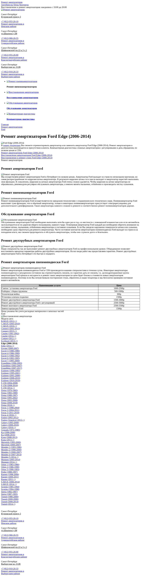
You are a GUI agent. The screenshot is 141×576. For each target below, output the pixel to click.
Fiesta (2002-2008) (9, 400)
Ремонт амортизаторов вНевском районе (12, 25)
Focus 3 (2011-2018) (10, 412)
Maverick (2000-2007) (11, 445)
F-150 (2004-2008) (9, 383)
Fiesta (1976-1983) (9, 390)
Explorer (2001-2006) (10, 375)
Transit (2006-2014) (9, 501)
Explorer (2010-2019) (10, 380)
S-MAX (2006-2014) (10, 482)
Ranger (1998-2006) (10, 474)
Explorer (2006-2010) (10, 378)
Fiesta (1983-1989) (9, 393)
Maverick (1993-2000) (11, 442)
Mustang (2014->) (9, 462)
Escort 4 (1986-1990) (10, 353)
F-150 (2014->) (8, 388)
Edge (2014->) (7, 346)
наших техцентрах (12, 145)
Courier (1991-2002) (10, 333)
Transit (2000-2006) (9, 499)
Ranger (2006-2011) (10, 477)
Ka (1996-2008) (8, 432)
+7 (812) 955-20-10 (9, 21)
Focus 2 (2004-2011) (10, 410)
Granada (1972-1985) (10, 430)
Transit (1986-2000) (9, 497)
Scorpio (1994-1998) (10, 489)
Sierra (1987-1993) (9, 494)
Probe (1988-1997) (9, 472)
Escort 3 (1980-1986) (10, 351)
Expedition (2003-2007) (11, 365)
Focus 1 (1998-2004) (10, 408)
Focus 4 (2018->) (8, 415)
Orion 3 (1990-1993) (10, 469)
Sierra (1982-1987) (9, 492)
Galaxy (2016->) (8, 427)
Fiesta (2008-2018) (9, 403)
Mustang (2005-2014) (10, 459)
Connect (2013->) (9, 331)
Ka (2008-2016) (8, 435)
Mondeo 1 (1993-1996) (11, 447)
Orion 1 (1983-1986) (10, 464)
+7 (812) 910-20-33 (9, 72)
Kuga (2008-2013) (9, 437)
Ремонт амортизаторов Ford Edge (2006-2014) (22, 153)
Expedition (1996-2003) (11, 363)
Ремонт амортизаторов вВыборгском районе (12, 75)
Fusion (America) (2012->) (13, 420)
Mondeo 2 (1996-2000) (11, 450)
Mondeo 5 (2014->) (9, 457)
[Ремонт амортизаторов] (13, 10)
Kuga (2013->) (7, 440)
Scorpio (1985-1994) (10, 487)
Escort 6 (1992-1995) (10, 358)
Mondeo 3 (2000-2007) (11, 452)
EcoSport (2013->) (9, 341)
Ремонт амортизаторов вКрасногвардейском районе (14, 58)
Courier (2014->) (8, 336)
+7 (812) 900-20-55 (9, 38)
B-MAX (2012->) (9, 321)
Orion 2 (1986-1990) (10, 467)
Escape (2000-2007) (10, 348)
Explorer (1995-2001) (10, 373)
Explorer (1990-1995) (10, 370)
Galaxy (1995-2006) (10, 422)
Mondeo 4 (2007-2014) (11, 454)
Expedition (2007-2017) (11, 368)
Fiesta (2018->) (7, 405)
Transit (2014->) (8, 504)
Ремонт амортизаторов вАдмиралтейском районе (12, 42)
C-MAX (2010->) (9, 326)
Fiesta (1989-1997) (9, 395)
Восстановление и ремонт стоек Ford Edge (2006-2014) (26, 158)
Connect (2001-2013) (10, 328)
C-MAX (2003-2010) (10, 323)
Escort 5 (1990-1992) (10, 356)
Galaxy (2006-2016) (10, 425)
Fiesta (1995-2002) (9, 398)
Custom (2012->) (8, 338)
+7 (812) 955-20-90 (9, 55)
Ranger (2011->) (8, 479)
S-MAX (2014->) (9, 484)
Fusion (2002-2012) (9, 417)
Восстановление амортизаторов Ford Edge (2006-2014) (26, 155)
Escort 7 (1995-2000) (10, 361)
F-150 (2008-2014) (9, 385)
